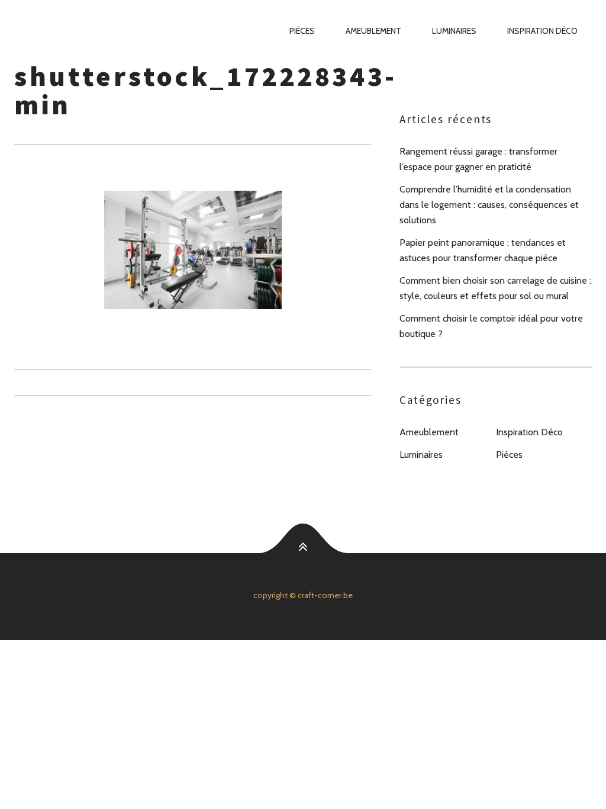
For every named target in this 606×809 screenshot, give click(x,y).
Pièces (302, 30)
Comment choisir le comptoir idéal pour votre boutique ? (491, 326)
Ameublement (373, 30)
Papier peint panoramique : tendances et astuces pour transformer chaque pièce (482, 250)
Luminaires (454, 30)
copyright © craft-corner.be (303, 595)
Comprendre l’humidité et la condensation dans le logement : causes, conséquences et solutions (489, 205)
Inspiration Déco (542, 30)
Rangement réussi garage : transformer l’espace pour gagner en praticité (478, 159)
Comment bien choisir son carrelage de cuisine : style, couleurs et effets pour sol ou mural (495, 288)
